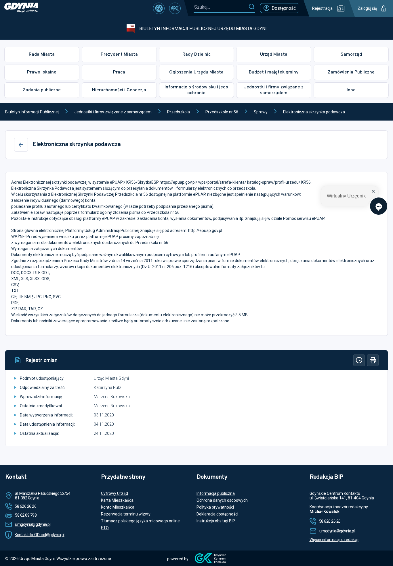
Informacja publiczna (216, 493)
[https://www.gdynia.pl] (21, 8)
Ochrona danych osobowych (222, 500)
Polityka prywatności (215, 507)
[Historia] (359, 360)
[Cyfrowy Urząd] (159, 8)
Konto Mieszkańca (117, 507)
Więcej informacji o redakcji (334, 539)
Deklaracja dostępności (217, 514)
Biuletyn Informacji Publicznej (32, 112)
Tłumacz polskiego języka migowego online (140, 521)
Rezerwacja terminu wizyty (125, 514)
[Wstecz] (21, 145)
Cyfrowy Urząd (114, 493)
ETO (105, 528)
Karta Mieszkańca (117, 500)
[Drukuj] (373, 360)
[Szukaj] (251, 7)
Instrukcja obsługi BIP (216, 521)
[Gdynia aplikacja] (175, 8)
